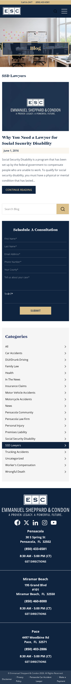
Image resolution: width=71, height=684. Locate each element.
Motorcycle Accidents (18, 399)
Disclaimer (7, 679)
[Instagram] (44, 522)
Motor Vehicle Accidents (20, 392)
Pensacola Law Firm (17, 419)
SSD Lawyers (13, 445)
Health (9, 373)
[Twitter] (26, 522)
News (8, 406)
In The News (12, 379)
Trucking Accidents (17, 452)
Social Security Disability (20, 439)
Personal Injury (14, 425)
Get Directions (35, 561)
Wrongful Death (15, 471)
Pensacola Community (19, 412)
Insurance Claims (16, 386)
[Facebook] (17, 522)
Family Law (12, 366)
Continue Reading (19, 190)
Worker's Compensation (20, 465)
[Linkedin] (35, 522)
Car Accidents (13, 353)
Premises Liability (16, 432)
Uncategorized (14, 458)
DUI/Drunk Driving (16, 360)
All (6, 346)
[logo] (12, 11)
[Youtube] (53, 522)
